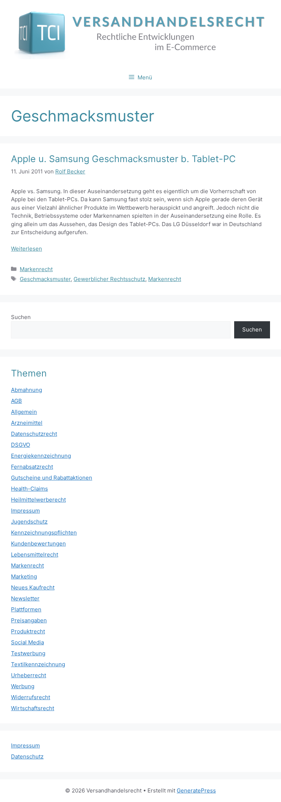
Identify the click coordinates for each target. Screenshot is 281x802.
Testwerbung (28, 653)
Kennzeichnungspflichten (44, 532)
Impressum (25, 510)
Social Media (27, 642)
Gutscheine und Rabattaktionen (51, 477)
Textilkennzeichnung (38, 664)
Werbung (22, 686)
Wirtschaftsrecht (32, 708)
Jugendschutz (29, 521)
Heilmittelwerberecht (38, 499)
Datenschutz (27, 756)
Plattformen (26, 609)
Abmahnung (26, 389)
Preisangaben (29, 620)
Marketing (24, 576)
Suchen (21, 317)
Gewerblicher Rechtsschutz (109, 279)
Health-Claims (29, 488)
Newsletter (25, 598)
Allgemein (24, 411)
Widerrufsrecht (30, 697)
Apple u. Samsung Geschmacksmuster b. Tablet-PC (123, 158)
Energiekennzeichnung (41, 455)
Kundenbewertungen (38, 543)
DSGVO (20, 444)
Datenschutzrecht (34, 433)
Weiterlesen (26, 248)
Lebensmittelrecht (34, 554)
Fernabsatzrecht (32, 466)
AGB (16, 400)
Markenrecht (36, 269)
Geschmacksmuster (45, 279)
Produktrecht (28, 631)
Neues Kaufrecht (33, 587)
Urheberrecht (28, 675)
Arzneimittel (26, 422)
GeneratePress (196, 790)
